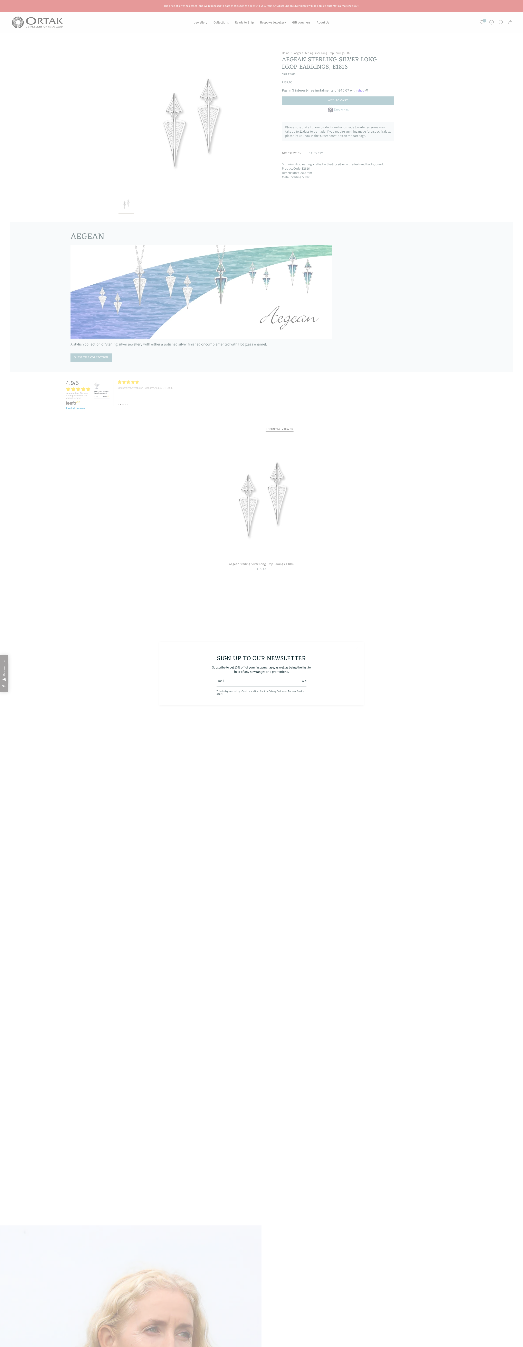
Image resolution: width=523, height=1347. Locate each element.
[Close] (357, 648)
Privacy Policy (276, 691)
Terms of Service (296, 691)
